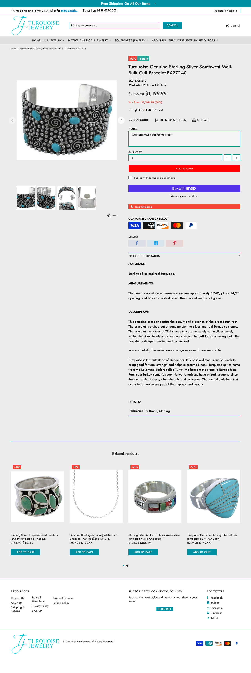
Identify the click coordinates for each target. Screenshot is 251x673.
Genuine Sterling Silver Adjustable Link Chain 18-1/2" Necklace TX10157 (94, 536)
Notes (132, 128)
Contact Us (17, 598)
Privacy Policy (40, 606)
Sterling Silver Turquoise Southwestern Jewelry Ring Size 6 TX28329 (34, 536)
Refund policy (61, 603)
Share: (133, 237)
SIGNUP (37, 610)
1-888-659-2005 (107, 10)
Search (172, 25)
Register (219, 10)
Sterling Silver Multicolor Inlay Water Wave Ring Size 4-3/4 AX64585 (154, 536)
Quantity (135, 152)
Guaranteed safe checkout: (149, 218)
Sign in (232, 10)
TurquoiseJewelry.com (35, 25)
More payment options (184, 196)
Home (13, 48)
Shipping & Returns (18, 608)
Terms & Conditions (38, 599)
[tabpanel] (155, 513)
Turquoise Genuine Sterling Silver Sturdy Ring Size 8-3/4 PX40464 (212, 536)
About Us (16, 603)
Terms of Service (63, 598)
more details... (69, 10)
